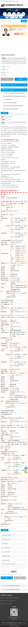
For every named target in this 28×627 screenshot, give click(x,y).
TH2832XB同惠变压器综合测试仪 (12, 589)
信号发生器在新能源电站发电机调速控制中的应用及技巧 (15, 96)
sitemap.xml (16, 625)
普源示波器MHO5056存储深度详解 (10, 109)
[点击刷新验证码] (13, 571)
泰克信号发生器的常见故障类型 (10, 102)
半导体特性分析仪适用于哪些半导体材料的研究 (13, 105)
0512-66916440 (25, 468)
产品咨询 (7, 79)
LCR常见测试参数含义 (8, 99)
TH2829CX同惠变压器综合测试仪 (12, 585)
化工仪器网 (11, 625)
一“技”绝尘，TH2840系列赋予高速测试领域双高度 (13, 93)
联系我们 (21, 79)
